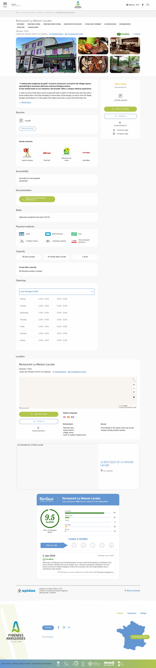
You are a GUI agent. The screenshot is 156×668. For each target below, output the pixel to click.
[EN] (148, 5)
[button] (14, 4)
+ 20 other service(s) (120, 100)
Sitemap (15, 664)
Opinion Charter (25, 664)
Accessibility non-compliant (42, 664)
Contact (48, 628)
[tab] (54, 292)
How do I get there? (139, 637)
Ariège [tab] (143, 613)
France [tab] (120, 613)
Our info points (47, 637)
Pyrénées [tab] (131, 613)
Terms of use (6, 664)
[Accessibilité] (142, 4)
